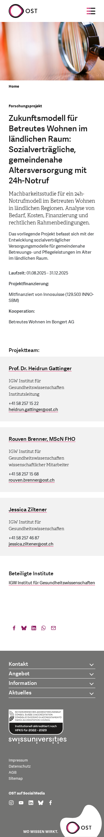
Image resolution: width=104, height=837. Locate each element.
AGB (12, 772)
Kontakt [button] (18, 664)
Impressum (18, 760)
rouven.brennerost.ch (32, 480)
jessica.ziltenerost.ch (31, 544)
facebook (14, 629)
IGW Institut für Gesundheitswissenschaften (52, 583)
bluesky (24, 629)
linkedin (33, 629)
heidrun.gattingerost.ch (33, 410)
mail (53, 629)
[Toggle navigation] (91, 11)
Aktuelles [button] (20, 692)
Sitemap (16, 778)
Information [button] (23, 683)
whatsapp (43, 629)
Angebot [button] (19, 673)
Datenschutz (20, 766)
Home (14, 86)
